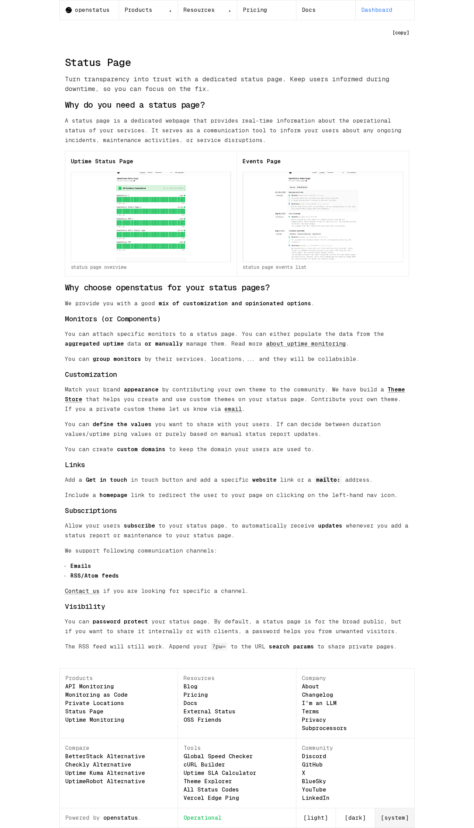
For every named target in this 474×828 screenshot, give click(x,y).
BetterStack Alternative (105, 756)
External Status (210, 711)
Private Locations (94, 703)
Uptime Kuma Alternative (105, 773)
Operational (203, 817)
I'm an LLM (319, 703)
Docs (309, 10)
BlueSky (314, 781)
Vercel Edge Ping (211, 798)
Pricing (255, 10)
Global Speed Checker (218, 756)
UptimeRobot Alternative (105, 781)
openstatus (120, 817)
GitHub (312, 764)
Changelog (317, 694)
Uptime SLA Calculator (220, 773)
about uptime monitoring (306, 343)
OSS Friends (203, 719)
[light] (316, 817)
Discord (314, 756)
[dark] (355, 817)
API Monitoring (89, 686)
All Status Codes (211, 789)
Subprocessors (324, 728)
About (310, 686)
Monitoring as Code (96, 694)
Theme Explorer (208, 781)
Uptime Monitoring (94, 719)
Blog (190, 686)
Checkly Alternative (98, 764)
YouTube (314, 789)
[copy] (400, 33)
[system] (395, 817)
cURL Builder (204, 764)
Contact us (82, 591)
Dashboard (376, 10)
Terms (310, 711)
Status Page (84, 711)
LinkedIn (316, 798)
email (233, 409)
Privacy (314, 719)
